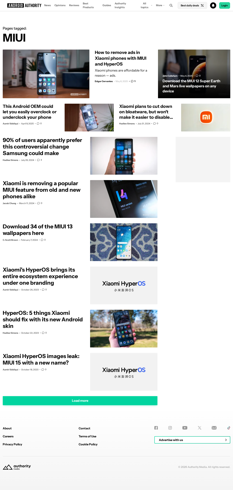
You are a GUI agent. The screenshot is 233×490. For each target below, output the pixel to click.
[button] (116, 5)
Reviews (74, 5)
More (159, 5)
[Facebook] (156, 428)
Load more (80, 400)
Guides (106, 5)
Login (224, 5)
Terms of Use (87, 436)
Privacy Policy (12, 444)
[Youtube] (184, 428)
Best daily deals (190, 5)
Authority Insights (120, 5)
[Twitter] (199, 428)
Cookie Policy (88, 444)
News (47, 5)
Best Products (88, 5)
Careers (8, 436)
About (7, 428)
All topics (144, 5)
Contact (84, 428)
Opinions (60, 5)
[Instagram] (170, 428)
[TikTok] (228, 428)
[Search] (171, 5)
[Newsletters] (214, 428)
